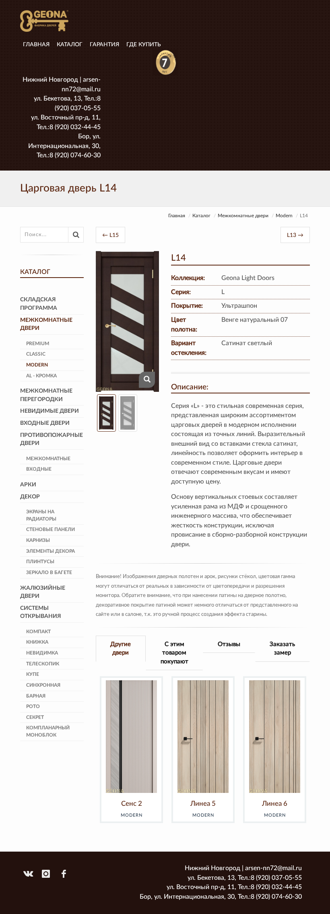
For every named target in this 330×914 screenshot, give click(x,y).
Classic (35, 354)
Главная (36, 44)
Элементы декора (50, 551)
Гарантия (104, 44)
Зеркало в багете (49, 572)
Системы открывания (40, 612)
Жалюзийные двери (42, 592)
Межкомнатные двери (243, 215)
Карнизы (38, 540)
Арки (28, 485)
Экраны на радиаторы (41, 515)
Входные (39, 469)
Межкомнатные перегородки (46, 395)
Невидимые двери (49, 411)
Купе (32, 674)
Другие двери (120, 648)
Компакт (38, 631)
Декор (30, 497)
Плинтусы (40, 561)
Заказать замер (282, 648)
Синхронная (43, 685)
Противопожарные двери (51, 439)
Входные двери (45, 423)
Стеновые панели (50, 529)
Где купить (143, 44)
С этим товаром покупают (174, 653)
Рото (33, 706)
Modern (284, 215)
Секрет (35, 717)
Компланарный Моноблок (48, 731)
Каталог (69, 44)
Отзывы (229, 644)
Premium (37, 343)
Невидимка (42, 653)
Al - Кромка (41, 375)
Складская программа (38, 304)
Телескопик (42, 663)
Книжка (37, 642)
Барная (35, 696)
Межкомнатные (48, 458)
